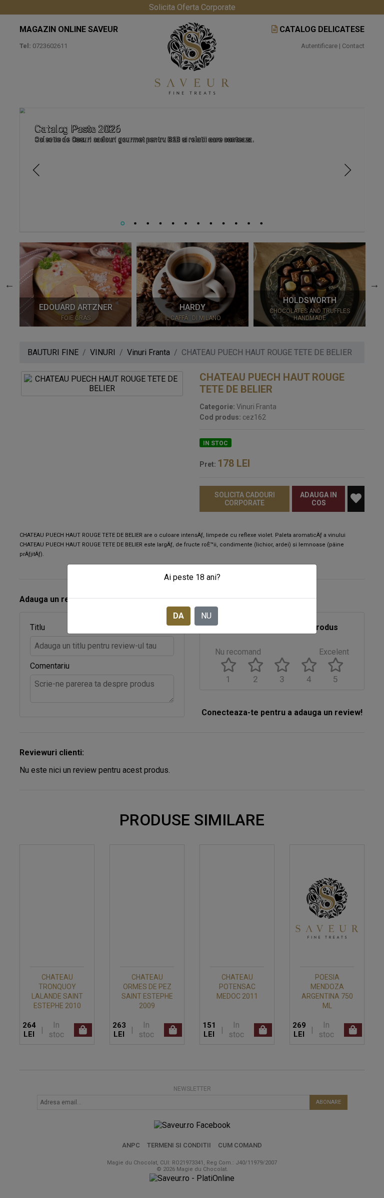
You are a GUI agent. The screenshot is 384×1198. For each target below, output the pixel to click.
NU (206, 616)
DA (178, 616)
